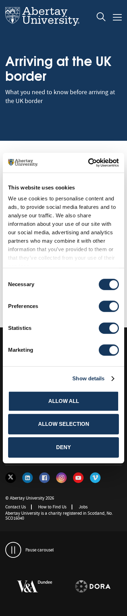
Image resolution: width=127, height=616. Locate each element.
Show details (88, 378)
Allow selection (63, 424)
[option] (71, 587)
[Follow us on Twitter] (10, 477)
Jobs (83, 507)
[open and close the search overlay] (101, 18)
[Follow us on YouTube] (78, 477)
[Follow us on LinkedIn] (27, 477)
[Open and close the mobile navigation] (117, 17)
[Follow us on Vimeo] (95, 477)
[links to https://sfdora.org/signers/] (71, 586)
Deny (63, 447)
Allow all (63, 401)
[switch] (109, 306)
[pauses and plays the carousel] (13, 550)
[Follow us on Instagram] (61, 477)
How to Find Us (52, 507)
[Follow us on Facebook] (44, 477)
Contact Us (15, 507)
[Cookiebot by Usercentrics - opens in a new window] (89, 162)
